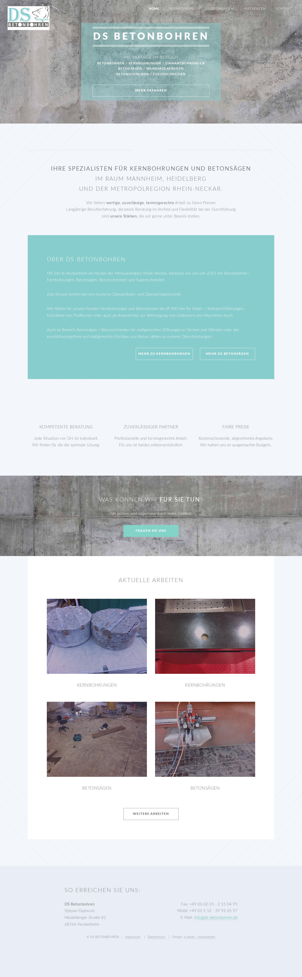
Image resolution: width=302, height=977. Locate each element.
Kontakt (284, 8)
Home (154, 8)
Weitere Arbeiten (151, 813)
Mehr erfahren (151, 90)
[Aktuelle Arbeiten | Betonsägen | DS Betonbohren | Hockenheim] (97, 739)
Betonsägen (222, 8)
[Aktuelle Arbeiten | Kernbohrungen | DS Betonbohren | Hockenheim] (97, 636)
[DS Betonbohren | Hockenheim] (29, 26)
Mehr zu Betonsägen (227, 353)
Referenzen (254, 8)
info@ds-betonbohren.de (215, 918)
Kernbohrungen (185, 8)
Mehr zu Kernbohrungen (164, 353)
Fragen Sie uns (151, 530)
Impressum (132, 937)
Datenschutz (156, 937)
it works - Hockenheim (199, 937)
